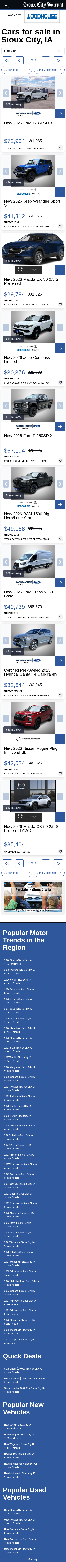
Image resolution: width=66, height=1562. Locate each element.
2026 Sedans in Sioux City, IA (19, 1079)
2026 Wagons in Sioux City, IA (19, 1069)
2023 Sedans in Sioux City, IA (19, 1293)
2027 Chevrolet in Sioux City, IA (20, 1166)
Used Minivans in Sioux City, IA (20, 1541)
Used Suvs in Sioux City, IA (18, 1512)
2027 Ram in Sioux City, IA (18, 1147)
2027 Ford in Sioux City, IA (17, 1059)
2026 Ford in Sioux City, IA (17, 981)
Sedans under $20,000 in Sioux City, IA (24, 1390)
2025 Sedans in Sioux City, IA (19, 1322)
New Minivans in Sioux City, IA (19, 1475)
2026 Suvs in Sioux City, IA (18, 962)
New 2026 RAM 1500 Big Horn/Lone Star (26, 516)
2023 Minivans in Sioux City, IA (20, 1312)
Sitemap (33, 1559)
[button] (6, 93)
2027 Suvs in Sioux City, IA (18, 1011)
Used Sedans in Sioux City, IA (19, 1531)
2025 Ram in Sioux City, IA (18, 1234)
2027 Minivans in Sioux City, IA (20, 1302)
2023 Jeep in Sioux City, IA (18, 1195)
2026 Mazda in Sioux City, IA (19, 991)
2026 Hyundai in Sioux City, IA (19, 1030)
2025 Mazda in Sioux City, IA (19, 1176)
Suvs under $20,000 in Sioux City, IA (23, 1370)
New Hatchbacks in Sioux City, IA (21, 1465)
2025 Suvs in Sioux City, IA (18, 1040)
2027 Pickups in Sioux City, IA (19, 1088)
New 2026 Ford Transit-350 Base (28, 594)
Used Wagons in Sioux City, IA (19, 1551)
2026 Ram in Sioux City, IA (18, 1020)
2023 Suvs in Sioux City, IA (18, 1049)
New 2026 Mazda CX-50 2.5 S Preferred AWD (31, 829)
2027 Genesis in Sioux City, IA (19, 1186)
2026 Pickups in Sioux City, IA (19, 972)
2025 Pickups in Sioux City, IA (19, 1127)
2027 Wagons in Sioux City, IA (19, 1263)
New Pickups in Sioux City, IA (19, 1436)
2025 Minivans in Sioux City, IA (20, 1273)
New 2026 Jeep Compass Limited (27, 360)
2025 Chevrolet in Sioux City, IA (20, 1205)
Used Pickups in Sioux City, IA (19, 1521)
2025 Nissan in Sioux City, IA (19, 1215)
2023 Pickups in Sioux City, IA (19, 1098)
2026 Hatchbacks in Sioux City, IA (21, 1283)
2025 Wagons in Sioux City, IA (19, 1332)
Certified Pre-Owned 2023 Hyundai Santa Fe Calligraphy (30, 672)
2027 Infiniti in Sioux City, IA (18, 1137)
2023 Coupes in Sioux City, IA (19, 1341)
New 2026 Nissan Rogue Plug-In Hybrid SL (31, 750)
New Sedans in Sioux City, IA (19, 1456)
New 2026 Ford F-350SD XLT (30, 123)
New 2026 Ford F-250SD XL (29, 436)
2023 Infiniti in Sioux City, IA (18, 1254)
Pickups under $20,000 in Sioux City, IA (24, 1380)
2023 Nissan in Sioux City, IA (19, 1156)
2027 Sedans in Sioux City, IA (19, 1244)
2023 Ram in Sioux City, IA (18, 1225)
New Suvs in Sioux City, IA (17, 1426)
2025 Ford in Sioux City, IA (17, 1118)
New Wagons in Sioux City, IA (19, 1446)
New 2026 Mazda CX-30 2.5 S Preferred (31, 281)
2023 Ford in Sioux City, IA (17, 1108)
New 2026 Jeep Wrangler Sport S (32, 203)
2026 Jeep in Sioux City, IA (18, 1001)
